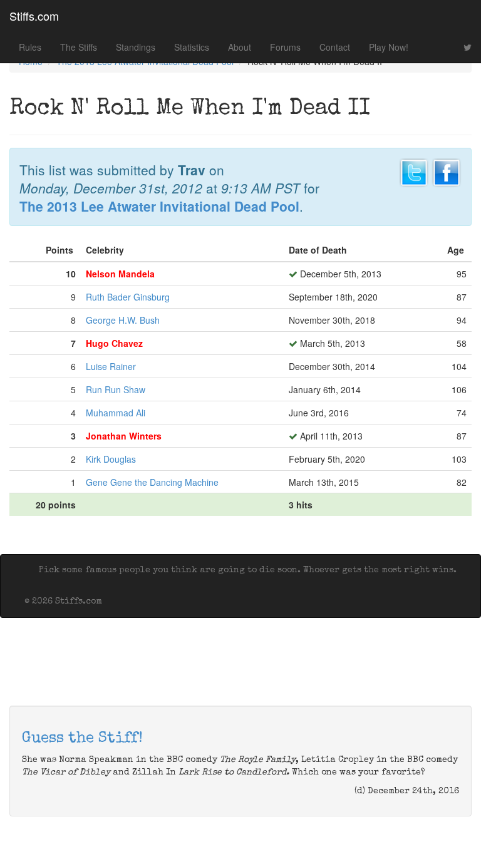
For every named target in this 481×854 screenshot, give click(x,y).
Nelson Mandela (120, 273)
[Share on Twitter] (414, 171)
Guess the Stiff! (82, 738)
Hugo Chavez (114, 343)
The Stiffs (78, 47)
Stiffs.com (34, 16)
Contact (334, 47)
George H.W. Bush (123, 320)
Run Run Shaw (115, 389)
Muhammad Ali (115, 412)
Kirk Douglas (111, 459)
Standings (135, 47)
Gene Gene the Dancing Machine (152, 482)
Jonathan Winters (124, 436)
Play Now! (388, 47)
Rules (30, 47)
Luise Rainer (111, 366)
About (239, 47)
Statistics (191, 47)
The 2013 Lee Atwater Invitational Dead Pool (159, 206)
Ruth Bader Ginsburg (128, 297)
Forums (285, 47)
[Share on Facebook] (447, 171)
